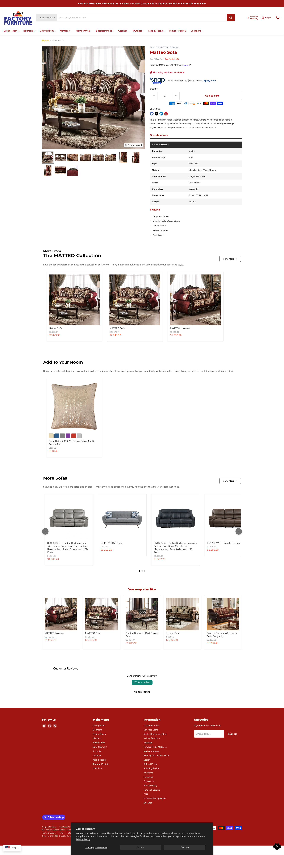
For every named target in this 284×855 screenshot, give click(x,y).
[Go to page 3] (144, 571)
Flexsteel (147, 742)
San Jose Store (150, 729)
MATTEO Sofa (117, 328)
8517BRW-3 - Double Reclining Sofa (227, 543)
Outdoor (138, 30)
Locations (196, 30)
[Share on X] (156, 113)
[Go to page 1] (139, 571)
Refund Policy (150, 764)
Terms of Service (151, 789)
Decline (185, 847)
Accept (140, 847)
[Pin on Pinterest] (166, 113)
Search (146, 759)
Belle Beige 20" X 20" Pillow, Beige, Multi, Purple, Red (71, 443)
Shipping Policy (151, 768)
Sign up (232, 734)
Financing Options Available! (168, 72)
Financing (148, 776)
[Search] (231, 17)
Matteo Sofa (55, 328)
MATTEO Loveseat (180, 328)
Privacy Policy (83, 839)
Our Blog (147, 802)
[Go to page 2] (142, 571)
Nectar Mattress (151, 751)
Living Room (11, 30)
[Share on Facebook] (152, 113)
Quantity (154, 89)
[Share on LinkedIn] (161, 113)
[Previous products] (45, 531)
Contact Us (148, 781)
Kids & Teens (155, 30)
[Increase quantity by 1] (176, 96)
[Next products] (238, 531)
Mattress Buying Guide (154, 798)
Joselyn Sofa (172, 633)
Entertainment (104, 30)
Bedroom (28, 30)
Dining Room (47, 30)
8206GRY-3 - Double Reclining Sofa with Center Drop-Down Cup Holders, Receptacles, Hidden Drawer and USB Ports (67, 547)
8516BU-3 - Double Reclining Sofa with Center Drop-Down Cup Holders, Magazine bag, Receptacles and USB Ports (175, 547)
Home (45, 40)
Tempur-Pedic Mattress (155, 746)
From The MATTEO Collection (164, 47)
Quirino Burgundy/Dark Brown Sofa (142, 635)
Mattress (65, 30)
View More (228, 258)
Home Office (83, 30)
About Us (148, 772)
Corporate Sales (151, 725)
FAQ (145, 794)
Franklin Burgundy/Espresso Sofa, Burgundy (222, 635)
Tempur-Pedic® (177, 30)
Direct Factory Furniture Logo (18, 17)
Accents (122, 30)
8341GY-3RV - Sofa (111, 543)
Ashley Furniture (151, 738)
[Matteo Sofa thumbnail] (48, 157)
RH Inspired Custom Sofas (156, 755)
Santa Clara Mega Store (155, 734)
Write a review (142, 682)
